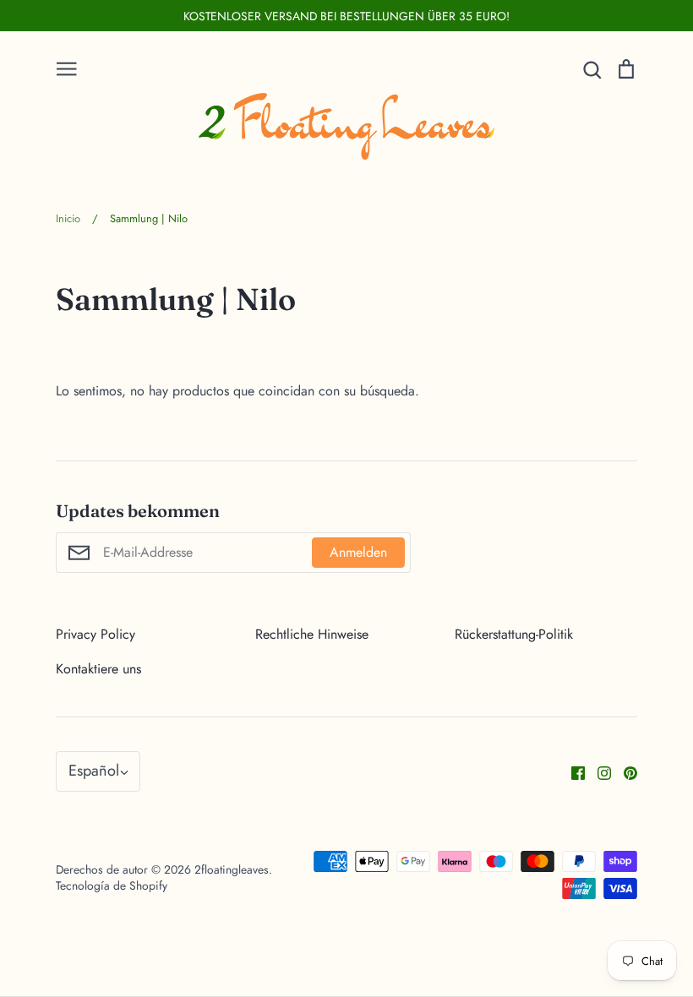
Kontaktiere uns (98, 668)
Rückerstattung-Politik (514, 634)
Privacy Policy (95, 634)
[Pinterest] (624, 771)
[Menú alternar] (67, 68)
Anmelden (358, 552)
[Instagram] (598, 771)
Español (93, 771)
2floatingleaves (231, 869)
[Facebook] (572, 771)
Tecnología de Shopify (111, 885)
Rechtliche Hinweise (311, 634)
